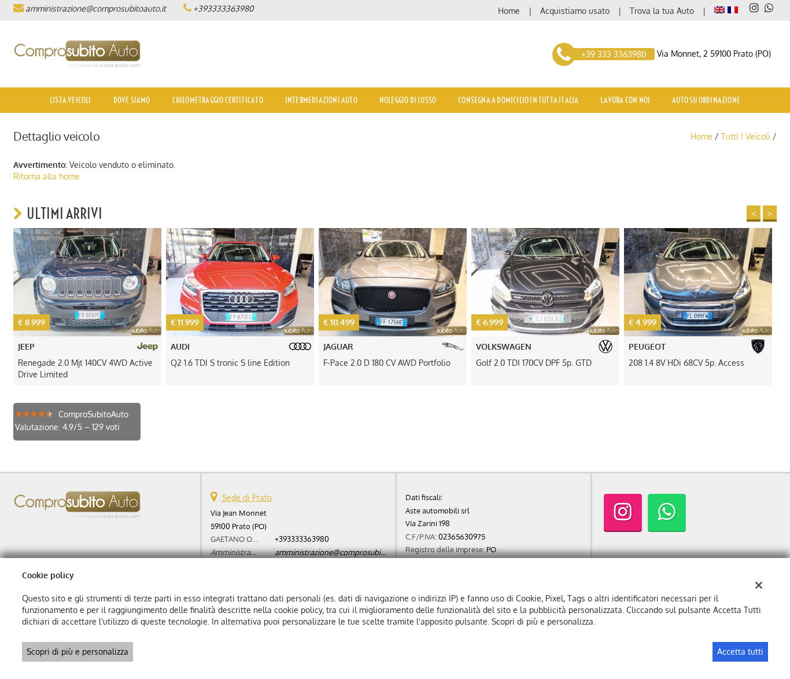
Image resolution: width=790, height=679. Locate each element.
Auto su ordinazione (706, 100)
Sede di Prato (247, 497)
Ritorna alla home (46, 176)
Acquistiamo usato (575, 11)
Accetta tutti (740, 651)
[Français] (733, 9)
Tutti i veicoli (745, 136)
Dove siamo (131, 100)
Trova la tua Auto (662, 11)
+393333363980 (223, 8)
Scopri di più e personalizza (77, 651)
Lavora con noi (625, 100)
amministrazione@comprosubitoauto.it (95, 8)
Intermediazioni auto (321, 100)
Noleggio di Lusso (407, 100)
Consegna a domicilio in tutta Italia (518, 100)
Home (509, 11)
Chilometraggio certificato (217, 100)
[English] (719, 9)
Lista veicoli (70, 100)
